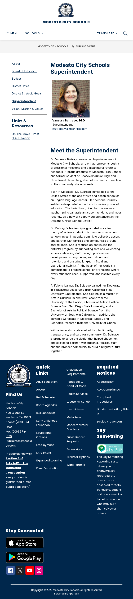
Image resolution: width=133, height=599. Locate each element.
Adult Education (46, 382)
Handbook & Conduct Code (76, 384)
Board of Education (24, 71)
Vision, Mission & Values (27, 109)
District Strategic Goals (27, 93)
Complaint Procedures (105, 399)
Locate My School (78, 402)
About (16, 63)
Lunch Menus (75, 409)
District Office (20, 86)
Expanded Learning (49, 460)
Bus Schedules (45, 413)
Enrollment (43, 453)
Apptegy (74, 593)
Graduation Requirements (76, 372)
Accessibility (105, 382)
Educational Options (44, 435)
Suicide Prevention (109, 422)
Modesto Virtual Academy (77, 427)
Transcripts (74, 449)
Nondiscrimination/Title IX (112, 411)
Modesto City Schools (53, 46)
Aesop (40, 390)
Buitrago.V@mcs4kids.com (69, 128)
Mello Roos (73, 417)
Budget (16, 78)
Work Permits (75, 465)
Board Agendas (46, 405)
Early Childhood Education (46, 423)
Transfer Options (78, 457)
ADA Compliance (108, 390)
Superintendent (85, 46)
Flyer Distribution (47, 468)
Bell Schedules (46, 397)
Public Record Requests (75, 439)
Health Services (77, 394)
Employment (45, 445)
